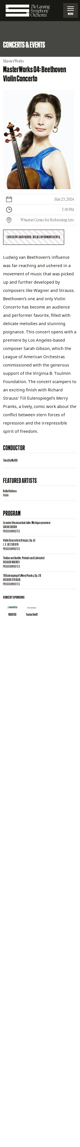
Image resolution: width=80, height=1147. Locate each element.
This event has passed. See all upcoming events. (34, 237)
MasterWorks (13, 61)
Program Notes (11, 531)
